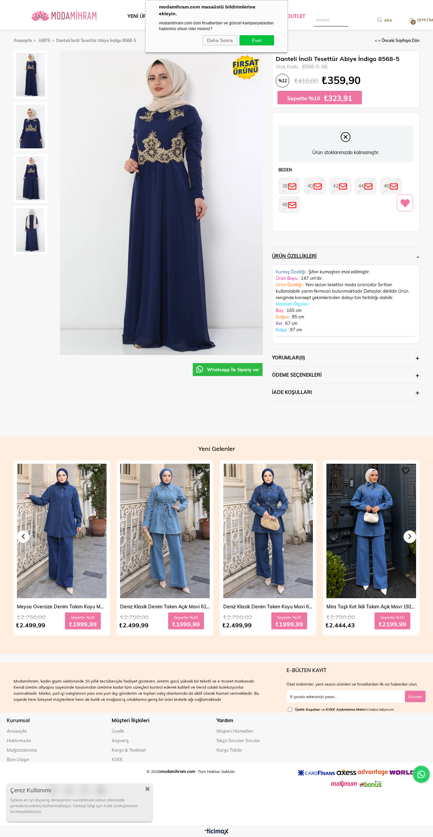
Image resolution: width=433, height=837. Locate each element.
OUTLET (296, 16)
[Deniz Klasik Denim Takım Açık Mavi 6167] (62, 531)
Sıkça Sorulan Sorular (238, 740)
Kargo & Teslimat (129, 750)
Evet (256, 40)
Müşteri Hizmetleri (234, 731)
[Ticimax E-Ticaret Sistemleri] (217, 832)
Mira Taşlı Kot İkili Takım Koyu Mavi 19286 (371, 606)
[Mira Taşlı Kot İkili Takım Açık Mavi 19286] (268, 531)
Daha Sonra (220, 40)
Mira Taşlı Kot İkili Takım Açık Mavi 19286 (268, 606)
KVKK (117, 759)
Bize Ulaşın (18, 759)
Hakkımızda (19, 740)
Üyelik (118, 731)
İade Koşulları (292, 392)
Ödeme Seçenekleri (297, 375)
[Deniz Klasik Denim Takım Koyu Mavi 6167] (165, 531)
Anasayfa (17, 731)
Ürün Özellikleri (294, 256)
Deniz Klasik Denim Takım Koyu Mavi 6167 (165, 606)
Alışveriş (120, 740)
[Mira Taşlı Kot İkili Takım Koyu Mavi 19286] (371, 531)
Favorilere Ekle (96, 471)
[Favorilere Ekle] (405, 203)
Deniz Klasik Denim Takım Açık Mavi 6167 (62, 606)
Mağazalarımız (22, 750)
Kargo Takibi (229, 750)
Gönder (415, 696)
